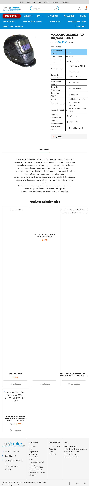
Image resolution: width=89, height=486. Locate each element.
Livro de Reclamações (71, 457)
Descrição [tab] (45, 148)
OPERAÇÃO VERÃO (36, 467)
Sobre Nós (31, 2)
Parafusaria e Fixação (36, 470)
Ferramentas (33, 454)
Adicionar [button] (17, 384)
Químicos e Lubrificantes (37, 472)
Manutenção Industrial (36, 462)
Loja (39, 2)
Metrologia (32, 465)
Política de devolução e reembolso (75, 449)
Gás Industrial (33, 457)
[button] (35, 37)
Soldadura (32, 475)
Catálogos (65, 2)
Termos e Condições (70, 446)
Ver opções (75, 384)
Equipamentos (33, 452)
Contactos (55, 2)
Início (22, 2)
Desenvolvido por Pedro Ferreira (13, 485)
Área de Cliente (54, 446)
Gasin (46, 2)
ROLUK (58, 47)
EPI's (30, 449)
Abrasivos (32, 446)
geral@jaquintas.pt (12, 451)
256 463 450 (10, 456)
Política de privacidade (71, 452)
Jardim (31, 459)
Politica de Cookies (70, 454)
